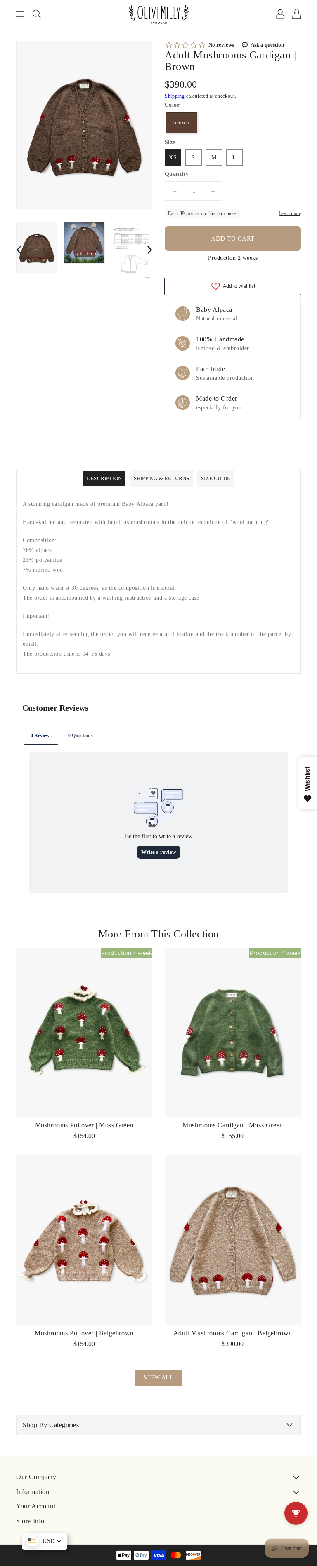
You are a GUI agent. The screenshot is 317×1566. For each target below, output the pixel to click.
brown (181, 123)
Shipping (175, 96)
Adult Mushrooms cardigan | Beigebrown (232, 1333)
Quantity (177, 174)
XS (173, 157)
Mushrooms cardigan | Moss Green (232, 1125)
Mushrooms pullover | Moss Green (84, 1125)
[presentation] (18, 249)
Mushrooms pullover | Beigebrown (84, 1333)
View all (158, 1377)
